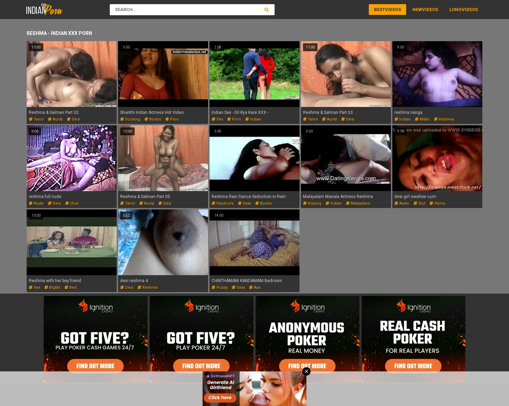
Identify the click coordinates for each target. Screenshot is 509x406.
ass (256, 287)
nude (38, 203)
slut (421, 203)
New (417, 9)
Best (379, 9)
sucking (132, 119)
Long (455, 9)
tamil (38, 119)
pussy (221, 287)
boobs (154, 119)
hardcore (224, 203)
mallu (424, 119)
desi (75, 119)
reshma (446, 119)
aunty (57, 119)
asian (403, 203)
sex (219, 119)
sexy (246, 203)
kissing (314, 203)
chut (73, 203)
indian (255, 119)
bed (72, 287)
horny (439, 203)
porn (174, 119)
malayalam (360, 203)
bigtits (54, 287)
